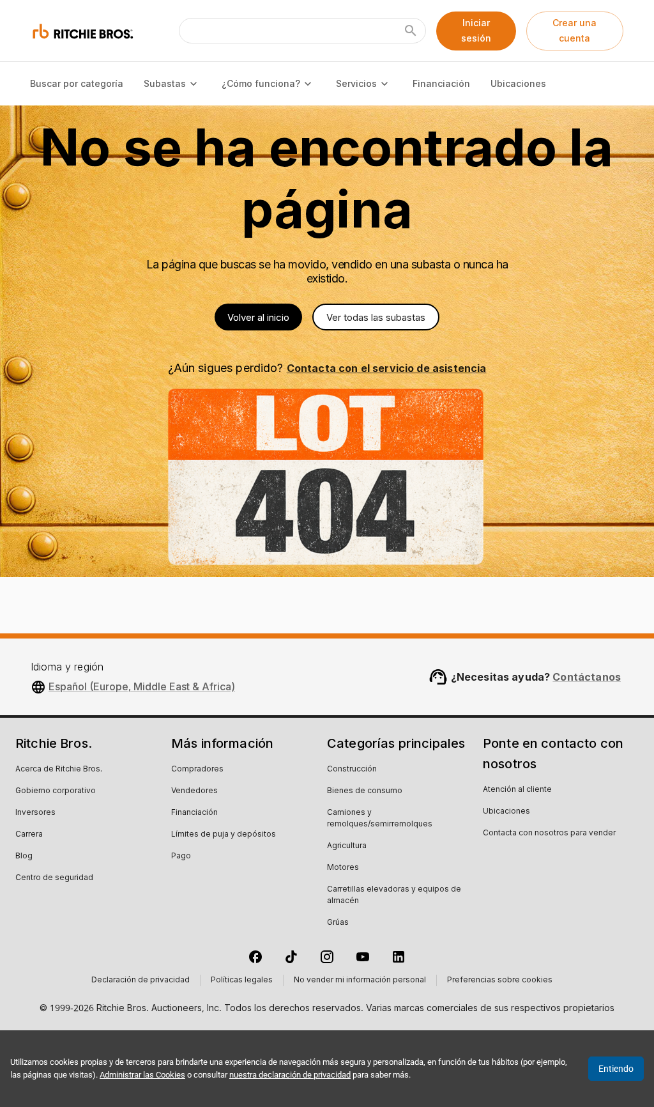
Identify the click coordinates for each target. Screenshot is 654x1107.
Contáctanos (586, 676)
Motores (343, 868)
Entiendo (616, 1069)
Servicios (356, 83)
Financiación (441, 83)
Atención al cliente (517, 790)
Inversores (35, 813)
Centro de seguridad (54, 878)
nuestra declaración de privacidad (290, 1075)
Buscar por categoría (76, 83)
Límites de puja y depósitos (223, 834)
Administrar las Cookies (142, 1075)
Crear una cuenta (574, 30)
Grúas (338, 923)
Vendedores (194, 791)
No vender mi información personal (360, 980)
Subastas (165, 83)
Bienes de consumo (364, 791)
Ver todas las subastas (375, 317)
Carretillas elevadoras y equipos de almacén (394, 895)
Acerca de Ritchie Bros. (58, 769)
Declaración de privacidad (140, 980)
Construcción (352, 769)
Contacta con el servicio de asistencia (387, 368)
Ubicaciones (518, 83)
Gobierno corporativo (55, 791)
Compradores (197, 769)
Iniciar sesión (476, 30)
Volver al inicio (258, 317)
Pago (181, 856)
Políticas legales (242, 980)
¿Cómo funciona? (261, 83)
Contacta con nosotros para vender (549, 833)
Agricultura (347, 846)
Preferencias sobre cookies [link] (499, 980)
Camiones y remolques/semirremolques (379, 818)
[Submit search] (410, 30)
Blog (24, 856)
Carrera (29, 834)
